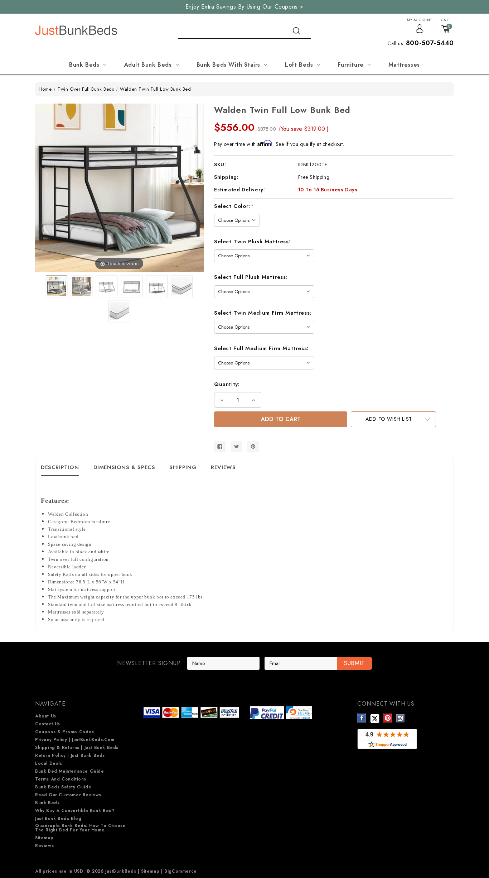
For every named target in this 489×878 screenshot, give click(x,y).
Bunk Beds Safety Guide (63, 787)
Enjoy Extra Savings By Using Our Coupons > (244, 7)
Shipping (183, 467)
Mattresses (404, 65)
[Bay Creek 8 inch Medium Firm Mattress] (119, 311)
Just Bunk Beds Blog (58, 818)
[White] (81, 286)
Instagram (400, 718)
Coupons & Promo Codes (64, 732)
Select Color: (234, 206)
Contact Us (47, 724)
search (296, 30)
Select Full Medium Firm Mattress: (261, 348)
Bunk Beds (84, 65)
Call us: (420, 43)
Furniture (350, 65)
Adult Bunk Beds (148, 65)
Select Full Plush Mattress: (250, 277)
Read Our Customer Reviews (68, 795)
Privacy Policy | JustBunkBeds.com (75, 740)
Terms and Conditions (60, 779)
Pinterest (387, 718)
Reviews (223, 467)
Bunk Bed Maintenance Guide (69, 771)
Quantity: (226, 384)
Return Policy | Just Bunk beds (70, 755)
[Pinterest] (253, 446)
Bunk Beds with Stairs (229, 65)
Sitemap (44, 838)
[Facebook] (220, 446)
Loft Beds (299, 65)
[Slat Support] (157, 286)
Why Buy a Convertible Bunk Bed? (75, 810)
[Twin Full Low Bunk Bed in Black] (56, 286)
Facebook (361, 718)
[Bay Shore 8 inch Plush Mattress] (182, 286)
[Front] (131, 286)
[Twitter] (236, 446)
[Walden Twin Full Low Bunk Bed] (106, 286)
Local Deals (48, 763)
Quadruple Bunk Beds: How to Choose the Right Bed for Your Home (80, 828)
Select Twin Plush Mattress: (252, 241)
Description (60, 467)
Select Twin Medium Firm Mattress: (262, 313)
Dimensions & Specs (124, 467)
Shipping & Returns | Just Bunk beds (76, 747)
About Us (45, 716)
